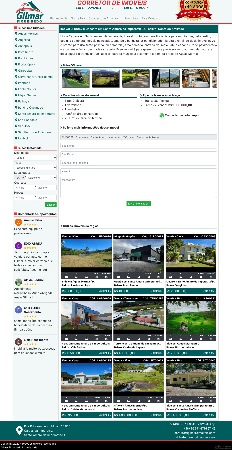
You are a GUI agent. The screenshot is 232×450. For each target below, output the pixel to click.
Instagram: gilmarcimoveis (197, 437)
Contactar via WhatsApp (182, 115)
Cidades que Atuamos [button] (103, 18)
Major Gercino (27, 95)
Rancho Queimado (30, 107)
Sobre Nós (78, 18)
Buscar (51, 204)
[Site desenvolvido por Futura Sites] (223, 447)
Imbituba (23, 83)
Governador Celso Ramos (35, 77)
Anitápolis (24, 46)
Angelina (23, 40)
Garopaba (24, 70)
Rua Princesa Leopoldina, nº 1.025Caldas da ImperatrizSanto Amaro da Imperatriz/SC (47, 430)
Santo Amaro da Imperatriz (36, 113)
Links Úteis (131, 18)
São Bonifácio (27, 120)
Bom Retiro (25, 52)
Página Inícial (59, 18)
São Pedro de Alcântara (34, 132)
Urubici (22, 138)
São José (24, 126)
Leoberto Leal (27, 89)
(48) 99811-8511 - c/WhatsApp (193, 424)
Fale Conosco (151, 18)
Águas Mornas (27, 33)
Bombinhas (25, 58)
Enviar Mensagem (138, 203)
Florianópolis (26, 64)
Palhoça (23, 101)
